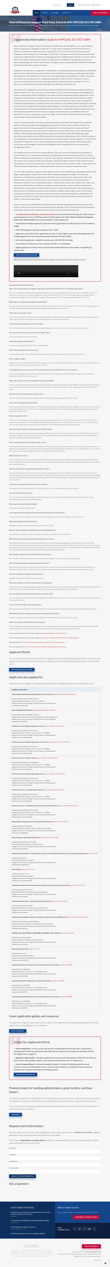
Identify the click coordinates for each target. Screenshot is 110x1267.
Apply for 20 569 (93, 853)
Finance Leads (95, 5)
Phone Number (13, 1168)
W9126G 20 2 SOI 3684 (92, 25)
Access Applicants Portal (25, 1074)
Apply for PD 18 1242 (28, 869)
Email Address (13, 1161)
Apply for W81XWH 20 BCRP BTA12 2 (59, 742)
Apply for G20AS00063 (65, 965)
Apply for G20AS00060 (65, 997)
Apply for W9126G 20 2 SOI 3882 (48, 837)
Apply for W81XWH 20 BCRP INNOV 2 (47, 758)
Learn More (15, 1114)
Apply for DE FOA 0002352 (60, 822)
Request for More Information (22, 1176)
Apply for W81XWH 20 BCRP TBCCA (68, 806)
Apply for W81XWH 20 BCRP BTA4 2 (54, 774)
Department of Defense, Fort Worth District (70, 25)
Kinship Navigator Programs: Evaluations (23, 1227)
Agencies (44, 13)
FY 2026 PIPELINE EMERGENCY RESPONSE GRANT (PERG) (29, 1220)
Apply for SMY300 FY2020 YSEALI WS (65, 694)
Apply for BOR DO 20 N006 (59, 901)
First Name (12, 1148)
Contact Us (66, 13)
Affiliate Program (84, 5)
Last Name (12, 1155)
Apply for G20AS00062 (57, 981)
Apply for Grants (100, 13)
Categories (55, 13)
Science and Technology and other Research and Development (34, 25)
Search (70, 5)
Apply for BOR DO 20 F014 (77, 885)
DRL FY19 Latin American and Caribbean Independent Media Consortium (44, 647)
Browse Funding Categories (36, 1233)
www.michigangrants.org (93, 1252)
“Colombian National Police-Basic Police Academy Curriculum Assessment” (42, 642)
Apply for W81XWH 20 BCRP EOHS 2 (53, 790)
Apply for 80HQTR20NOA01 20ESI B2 (44, 710)
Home (36, 13)
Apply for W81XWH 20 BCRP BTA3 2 (54, 726)
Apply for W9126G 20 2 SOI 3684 (68, 39)
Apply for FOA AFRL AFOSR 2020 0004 (77, 917)
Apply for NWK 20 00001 (67, 933)
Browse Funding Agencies (18, 1233)
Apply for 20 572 (34, 949)
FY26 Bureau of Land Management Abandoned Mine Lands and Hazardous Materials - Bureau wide (30, 1213)
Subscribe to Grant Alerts (86, 1217)
